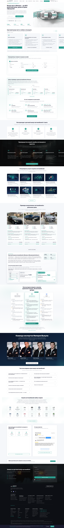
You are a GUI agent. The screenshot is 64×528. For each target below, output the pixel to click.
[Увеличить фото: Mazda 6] (49, 218)
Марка (9, 85)
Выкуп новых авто (47, 498)
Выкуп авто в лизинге (14, 498)
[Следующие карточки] (56, 31)
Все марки (19, 517)
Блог (25, 513)
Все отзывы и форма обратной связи (44, 452)
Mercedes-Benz (20, 512)
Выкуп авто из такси (39, 501)
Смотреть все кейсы (32, 249)
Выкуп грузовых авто (39, 500)
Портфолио (26, 511)
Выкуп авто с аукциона (48, 499)
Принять (52, 526)
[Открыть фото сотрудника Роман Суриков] (38, 349)
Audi (18, 513)
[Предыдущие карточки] (31, 247)
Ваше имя (35, 467)
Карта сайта (26, 517)
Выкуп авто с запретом (22, 500)
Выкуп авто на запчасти (31, 499)
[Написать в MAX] (13, 491)
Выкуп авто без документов (23, 497)
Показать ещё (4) (32, 96)
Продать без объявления (32, 47)
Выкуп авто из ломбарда (14, 499)
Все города (12, 516)
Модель (33, 85)
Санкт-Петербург (13, 512)
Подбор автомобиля (35, 513)
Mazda (42, 225)
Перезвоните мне (19, 16)
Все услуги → (32, 200)
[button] (11, 433)
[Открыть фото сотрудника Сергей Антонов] (51, 349)
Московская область (13, 511)
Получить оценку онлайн (32, 323)
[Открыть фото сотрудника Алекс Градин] (13, 349)
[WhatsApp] (57, 1)
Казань (12, 513)
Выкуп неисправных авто (31, 498)
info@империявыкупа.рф (43, 515)
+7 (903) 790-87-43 (49, 486)
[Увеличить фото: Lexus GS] (15, 218)
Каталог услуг (13, 505)
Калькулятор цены (34, 511)
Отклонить (47, 526)
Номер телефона (36, 471)
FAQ (25, 516)
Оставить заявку (49, 47)
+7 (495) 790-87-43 (52, 0)
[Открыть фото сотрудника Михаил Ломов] (26, 349)
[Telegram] (55, 1)
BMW (25, 225)
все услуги (33, 171)
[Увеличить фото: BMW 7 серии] (32, 218)
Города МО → (19, 435)
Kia (18, 516)
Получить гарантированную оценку (32, 163)
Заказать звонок (45, 477)
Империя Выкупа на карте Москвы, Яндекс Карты (45, 450)
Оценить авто (15, 47)
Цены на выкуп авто (32, 116)
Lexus (8, 225)
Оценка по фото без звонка (32, 330)
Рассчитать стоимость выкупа (32, 70)
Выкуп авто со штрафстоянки (32, 500)
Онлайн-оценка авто (35, 512)
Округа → (12, 435)
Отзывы (26, 512)
